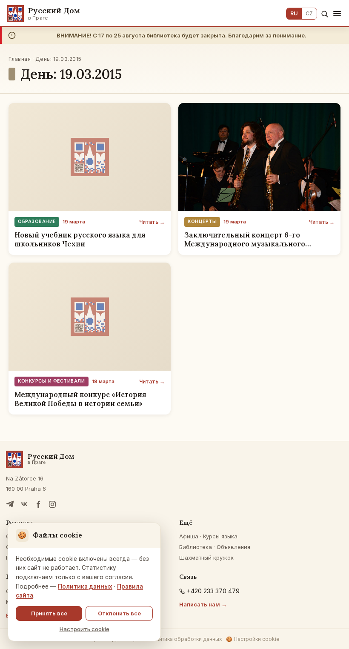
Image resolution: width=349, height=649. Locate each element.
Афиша (188, 536)
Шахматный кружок (206, 557)
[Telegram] (10, 504)
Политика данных (85, 586)
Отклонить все (119, 613)
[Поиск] (324, 14)
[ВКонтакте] (24, 504)
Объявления (233, 546)
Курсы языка (220, 536)
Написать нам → (203, 604)
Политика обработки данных (185, 639)
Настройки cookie (253, 639)
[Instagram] (52, 504)
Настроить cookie (84, 629)
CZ (309, 13)
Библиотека (195, 546)
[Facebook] (38, 504)
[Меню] (337, 14)
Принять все (49, 613)
